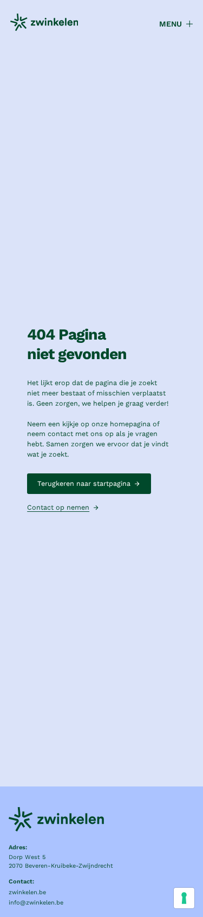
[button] (171, 24)
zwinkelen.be (27, 892)
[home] (44, 24)
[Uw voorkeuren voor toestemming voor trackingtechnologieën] (184, 898)
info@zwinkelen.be (36, 902)
